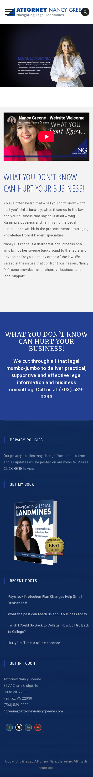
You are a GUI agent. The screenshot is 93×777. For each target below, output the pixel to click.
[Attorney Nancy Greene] (46, 12)
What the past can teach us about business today (47, 614)
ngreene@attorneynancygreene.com (33, 711)
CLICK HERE (13, 469)
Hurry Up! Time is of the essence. (34, 643)
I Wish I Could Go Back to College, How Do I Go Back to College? (48, 628)
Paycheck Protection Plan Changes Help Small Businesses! (45, 600)
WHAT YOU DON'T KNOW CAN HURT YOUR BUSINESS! (46, 341)
